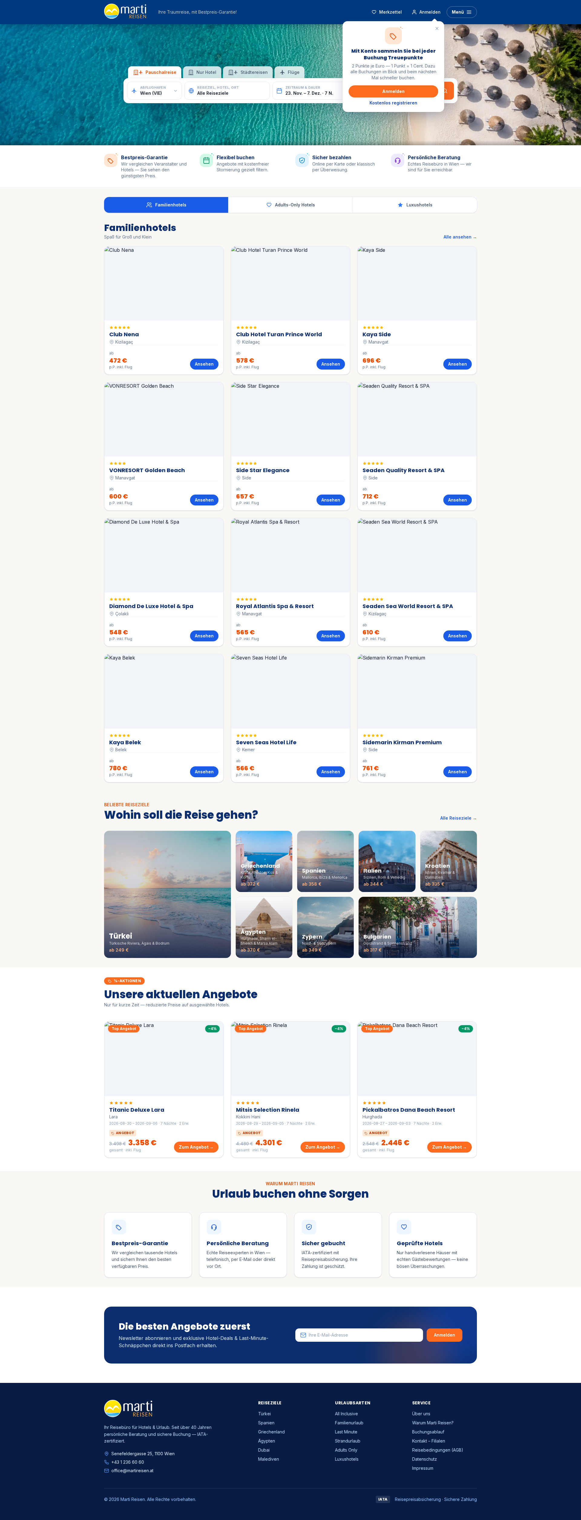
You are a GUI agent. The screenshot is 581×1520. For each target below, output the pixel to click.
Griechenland (271, 1431)
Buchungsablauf (428, 1431)
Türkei (264, 1413)
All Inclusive (346, 1413)
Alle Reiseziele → (458, 818)
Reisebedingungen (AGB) (437, 1450)
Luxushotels (347, 1459)
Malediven (268, 1459)
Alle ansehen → (460, 236)
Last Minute (346, 1431)
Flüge (294, 72)
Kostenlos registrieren (393, 102)
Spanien (266, 1422)
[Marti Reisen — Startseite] (125, 12)
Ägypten (266, 1440)
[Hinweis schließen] (437, 28)
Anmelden (393, 91)
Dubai (264, 1450)
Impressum (422, 1468)
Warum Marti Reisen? (433, 1422)
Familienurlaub (349, 1422)
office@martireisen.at (132, 1470)
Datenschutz (424, 1459)
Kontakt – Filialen (428, 1440)
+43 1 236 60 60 (127, 1462)
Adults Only (346, 1450)
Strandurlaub (347, 1440)
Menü (458, 12)
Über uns (421, 1413)
